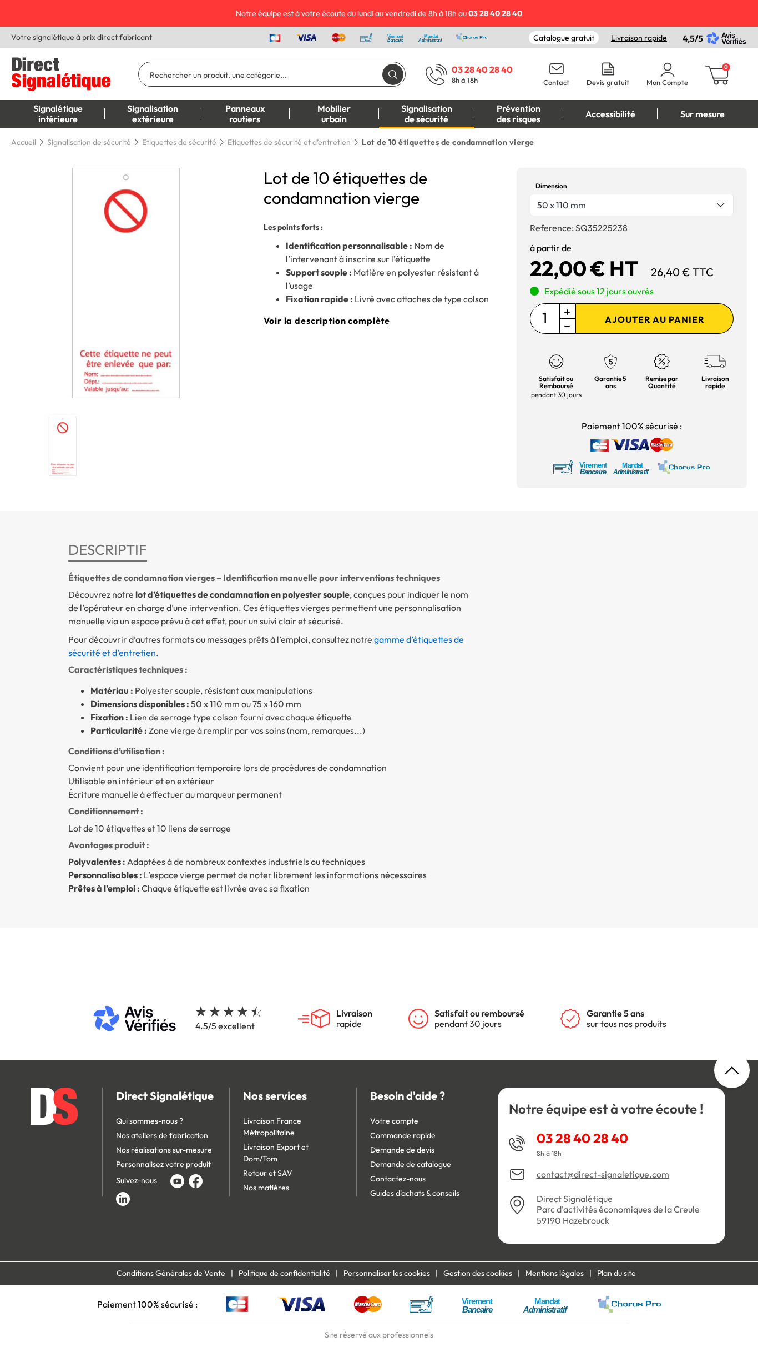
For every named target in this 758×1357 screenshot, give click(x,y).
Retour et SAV (267, 1173)
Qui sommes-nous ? (149, 1121)
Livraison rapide (639, 38)
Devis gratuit (608, 82)
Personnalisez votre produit (163, 1164)
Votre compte (394, 1121)
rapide (354, 1018)
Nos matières (266, 1188)
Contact (556, 82)
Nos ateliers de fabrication (162, 1135)
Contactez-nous (398, 1179)
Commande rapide (403, 1135)
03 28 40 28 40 (582, 1138)
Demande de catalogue (410, 1164)
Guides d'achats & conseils (414, 1193)
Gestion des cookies (477, 1273)
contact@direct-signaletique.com (603, 1174)
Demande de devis (402, 1150)
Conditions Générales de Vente (171, 1273)
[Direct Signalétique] (61, 72)
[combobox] (632, 205)
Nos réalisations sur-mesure (164, 1150)
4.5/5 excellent (225, 1025)
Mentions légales (554, 1273)
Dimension (551, 186)
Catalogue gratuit (563, 38)
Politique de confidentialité (284, 1273)
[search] (392, 74)
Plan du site (616, 1273)
